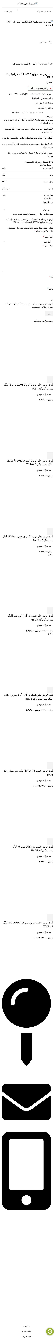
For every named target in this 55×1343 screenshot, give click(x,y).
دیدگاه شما (48, 246)
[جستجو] (17, 10)
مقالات (50, 1233)
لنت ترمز (43, 64)
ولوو (35, 64)
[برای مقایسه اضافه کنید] (36, 917)
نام (51, 277)
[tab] (39, 112)
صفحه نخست (48, 1225)
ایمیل (50, 289)
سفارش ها (49, 1257)
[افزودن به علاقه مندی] (29, 917)
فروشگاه (49, 1229)
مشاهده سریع (43, 917)
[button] (50, 917)
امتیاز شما (48, 237)
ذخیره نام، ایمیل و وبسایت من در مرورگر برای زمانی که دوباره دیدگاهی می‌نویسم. (29, 305)
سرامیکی (6, 188)
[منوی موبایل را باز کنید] (52, 3)
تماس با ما (49, 1242)
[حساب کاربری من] (3, 3)
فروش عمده (8, 11)
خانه (51, 64)
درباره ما (50, 1238)
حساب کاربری (47, 1252)
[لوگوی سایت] (27, 4)
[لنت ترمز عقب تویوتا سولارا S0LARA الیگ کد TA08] (27, 889)
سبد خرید (49, 1261)
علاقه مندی (49, 1270)
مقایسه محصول (47, 1265)
